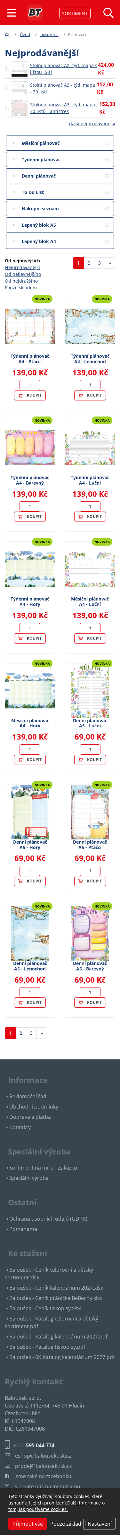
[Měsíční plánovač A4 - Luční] (90, 569)
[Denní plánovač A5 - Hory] (30, 812)
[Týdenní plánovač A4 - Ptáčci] (30, 326)
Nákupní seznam (65, 209)
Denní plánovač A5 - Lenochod (30, 966)
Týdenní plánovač (65, 159)
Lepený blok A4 (65, 241)
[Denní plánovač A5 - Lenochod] (30, 933)
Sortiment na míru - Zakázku (43, 1167)
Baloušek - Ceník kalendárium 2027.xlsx (56, 1287)
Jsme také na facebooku (42, 1476)
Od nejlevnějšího (23, 274)
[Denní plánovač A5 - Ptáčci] (90, 812)
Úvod (25, 34)
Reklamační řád (27, 1096)
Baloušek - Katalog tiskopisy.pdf (47, 1346)
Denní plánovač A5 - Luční (90, 723)
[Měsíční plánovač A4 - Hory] (30, 690)
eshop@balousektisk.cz (43, 1455)
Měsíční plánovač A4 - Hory (30, 723)
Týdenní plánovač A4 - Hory (30, 601)
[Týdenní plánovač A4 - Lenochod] (90, 326)
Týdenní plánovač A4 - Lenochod (90, 358)
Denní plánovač (65, 176)
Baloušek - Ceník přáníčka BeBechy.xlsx (55, 1298)
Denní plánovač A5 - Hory (30, 844)
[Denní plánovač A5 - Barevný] (90, 933)
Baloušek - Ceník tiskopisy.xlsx (45, 1308)
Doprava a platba (30, 1116)
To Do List (65, 192)
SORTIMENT (75, 13)
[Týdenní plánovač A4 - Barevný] (30, 447)
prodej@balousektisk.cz (43, 1465)
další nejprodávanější (92, 123)
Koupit (34, 395)
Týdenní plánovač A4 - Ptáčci (30, 358)
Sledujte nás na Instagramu (47, 1486)
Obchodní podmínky (33, 1106)
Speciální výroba (29, 1177)
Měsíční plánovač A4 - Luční (90, 601)
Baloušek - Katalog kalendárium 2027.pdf (58, 1336)
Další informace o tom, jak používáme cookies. (56, 1506)
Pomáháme (23, 1228)
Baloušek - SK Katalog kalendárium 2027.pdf (62, 1357)
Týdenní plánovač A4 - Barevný (30, 480)
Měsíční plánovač (65, 143)
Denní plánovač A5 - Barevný (90, 966)
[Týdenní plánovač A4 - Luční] (90, 447)
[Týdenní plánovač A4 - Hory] (30, 569)
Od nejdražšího (21, 281)
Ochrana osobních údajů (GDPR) (48, 1218)
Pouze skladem (21, 288)
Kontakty (20, 1127)
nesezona (49, 34)
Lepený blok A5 (65, 225)
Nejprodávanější (22, 267)
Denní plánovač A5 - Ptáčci (90, 844)
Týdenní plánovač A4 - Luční (90, 480)
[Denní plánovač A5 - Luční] (90, 690)
